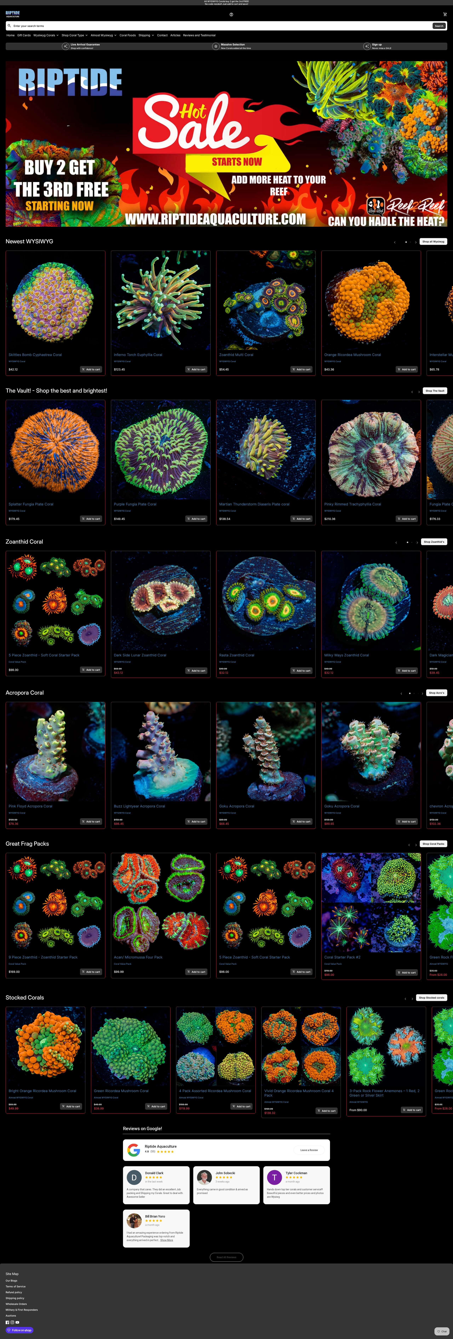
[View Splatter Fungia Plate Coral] (55, 449)
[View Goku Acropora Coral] (266, 751)
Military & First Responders (22, 1309)
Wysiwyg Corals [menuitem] (44, 35)
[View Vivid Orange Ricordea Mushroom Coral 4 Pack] (301, 1046)
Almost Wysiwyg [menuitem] (102, 35)
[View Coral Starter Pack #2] (371, 902)
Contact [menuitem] (162, 35)
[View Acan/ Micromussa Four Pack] (160, 902)
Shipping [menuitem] (144, 35)
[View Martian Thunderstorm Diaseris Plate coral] (266, 449)
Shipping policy (15, 1298)
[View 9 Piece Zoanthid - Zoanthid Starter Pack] (55, 902)
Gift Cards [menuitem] (24, 35)
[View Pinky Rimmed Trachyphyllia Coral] (371, 449)
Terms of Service (15, 1286)
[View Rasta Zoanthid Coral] (266, 600)
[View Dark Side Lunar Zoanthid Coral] (160, 600)
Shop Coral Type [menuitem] (73, 35)
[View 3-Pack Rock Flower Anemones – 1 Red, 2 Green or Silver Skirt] (386, 1046)
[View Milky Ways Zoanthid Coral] (371, 600)
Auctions (11, 1315)
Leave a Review (312, 1151)
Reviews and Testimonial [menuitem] (199, 35)
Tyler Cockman (296, 1173)
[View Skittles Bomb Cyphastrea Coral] (55, 300)
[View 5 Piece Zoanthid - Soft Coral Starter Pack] (55, 600)
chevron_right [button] (416, 242)
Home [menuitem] (11, 35)
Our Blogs (11, 1280)
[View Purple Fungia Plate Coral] (160, 449)
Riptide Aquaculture (161, 1146)
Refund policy (14, 1292)
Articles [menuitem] (175, 35)
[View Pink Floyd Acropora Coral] (55, 751)
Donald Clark (154, 1173)
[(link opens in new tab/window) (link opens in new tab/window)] (226, 144)
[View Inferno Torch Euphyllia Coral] (160, 300)
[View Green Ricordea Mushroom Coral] (130, 1046)
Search (439, 25)
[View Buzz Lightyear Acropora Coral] (160, 751)
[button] (406, 242)
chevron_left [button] (395, 242)
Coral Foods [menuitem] (128, 35)
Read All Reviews (230, 1258)
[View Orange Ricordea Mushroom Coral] (371, 300)
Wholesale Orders (16, 1303)
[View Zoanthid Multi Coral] (266, 300)
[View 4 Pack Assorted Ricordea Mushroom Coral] (216, 1046)
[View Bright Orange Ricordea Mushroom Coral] (45, 1046)
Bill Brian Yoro (155, 1216)
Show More (166, 1240)
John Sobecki (225, 1173)
